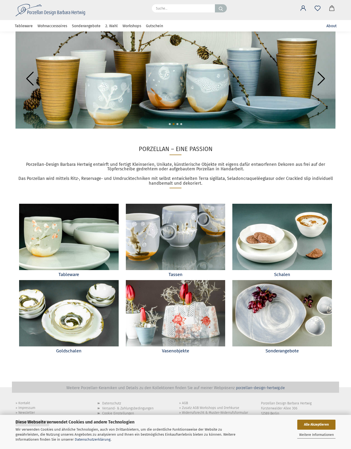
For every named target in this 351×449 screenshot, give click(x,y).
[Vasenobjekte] (175, 313)
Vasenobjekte (175, 351)
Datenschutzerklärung (93, 439)
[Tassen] (175, 237)
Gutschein (154, 26)
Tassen (175, 274)
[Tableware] (69, 237)
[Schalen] (282, 237)
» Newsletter (25, 413)
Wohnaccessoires (52, 26)
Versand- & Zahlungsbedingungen (128, 408)
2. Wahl (111, 26)
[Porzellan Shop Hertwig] (52, 10)
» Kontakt (23, 403)
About (331, 26)
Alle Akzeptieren (316, 425)
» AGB (183, 403)
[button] (303, 7)
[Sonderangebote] (282, 313)
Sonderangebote (86, 26)
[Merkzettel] (317, 7)
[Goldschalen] (69, 313)
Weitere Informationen (316, 435)
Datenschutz (111, 403)
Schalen (282, 274)
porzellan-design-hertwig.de (260, 388)
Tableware (24, 26)
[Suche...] (221, 8)
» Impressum (25, 408)
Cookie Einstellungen (118, 413)
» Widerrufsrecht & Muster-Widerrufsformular (213, 413)
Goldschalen (68, 351)
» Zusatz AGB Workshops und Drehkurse (209, 408)
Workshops (131, 26)
